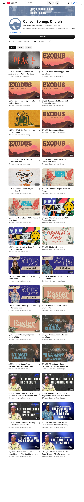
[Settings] (68, 3)
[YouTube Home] (12, 3)
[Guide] (3, 3)
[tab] (11, 41)
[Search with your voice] (57, 3)
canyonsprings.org (16, 32)
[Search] (50, 3)
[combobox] (37, 3)
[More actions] (39, 72)
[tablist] (42, 41)
